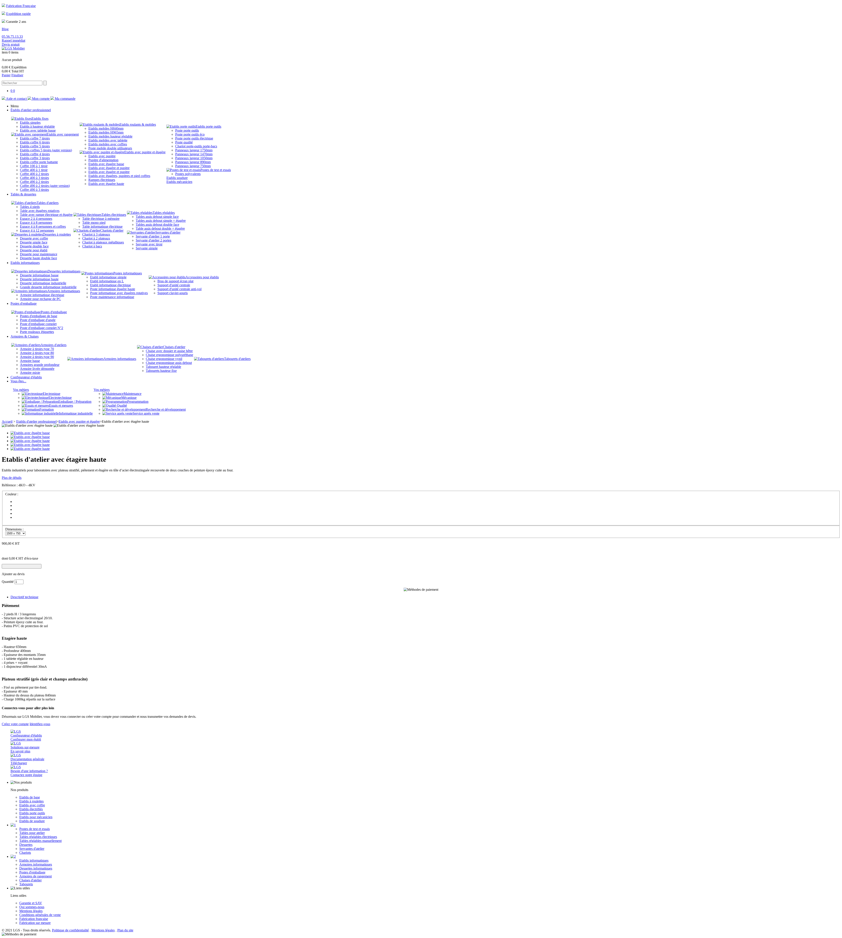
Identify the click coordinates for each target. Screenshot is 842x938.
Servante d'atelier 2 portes (153, 240)
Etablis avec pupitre (102, 156)
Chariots (25, 852)
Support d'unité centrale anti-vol (179, 289)
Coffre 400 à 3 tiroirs (34, 178)
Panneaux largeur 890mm (193, 162)
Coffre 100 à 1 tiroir (34, 166)
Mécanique (129, 397)
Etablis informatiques (33, 860)
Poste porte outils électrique (194, 138)
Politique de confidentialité (70, 930)
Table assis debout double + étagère (160, 228)
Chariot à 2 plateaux (96, 238)
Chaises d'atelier (174, 347)
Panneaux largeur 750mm (193, 166)
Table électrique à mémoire (101, 218)
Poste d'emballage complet (38, 324)
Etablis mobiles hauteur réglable (110, 136)
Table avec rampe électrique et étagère (46, 215)
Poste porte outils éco (190, 134)
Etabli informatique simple (108, 277)
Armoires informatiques (63, 291)
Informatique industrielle (76, 413)
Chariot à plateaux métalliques (103, 242)
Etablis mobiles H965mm (105, 132)
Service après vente (146, 413)
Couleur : (11, 494)
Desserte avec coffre (34, 238)
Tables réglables (164, 213)
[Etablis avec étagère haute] (30, 441)
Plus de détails (11, 478)
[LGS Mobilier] (13, 48)
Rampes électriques (101, 180)
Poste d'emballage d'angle (37, 320)
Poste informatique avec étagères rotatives (119, 293)
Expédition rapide (18, 14)
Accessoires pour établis (202, 277)
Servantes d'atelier (167, 232)
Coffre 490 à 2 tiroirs (34, 182)
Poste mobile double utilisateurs (110, 148)
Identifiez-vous (40, 724)
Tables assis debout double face (157, 224)
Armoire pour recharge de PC (40, 299)
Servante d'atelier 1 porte (153, 236)
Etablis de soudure (32, 821)
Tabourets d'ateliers (237, 359)
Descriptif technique (24, 597)
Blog (5, 29)
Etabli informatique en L (107, 281)
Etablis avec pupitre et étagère (145, 152)
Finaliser (17, 75)
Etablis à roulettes (31, 801)
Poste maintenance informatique (112, 297)
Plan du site (125, 930)
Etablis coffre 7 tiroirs (35, 138)
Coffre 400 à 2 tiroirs (34, 174)
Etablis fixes (40, 118)
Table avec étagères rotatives (39, 211)
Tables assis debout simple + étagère (161, 220)
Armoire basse (30, 361)
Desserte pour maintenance (38, 254)
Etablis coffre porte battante (39, 162)
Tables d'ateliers (48, 203)
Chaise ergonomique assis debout (169, 363)
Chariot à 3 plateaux (96, 234)
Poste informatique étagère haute (112, 289)
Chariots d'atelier (111, 230)
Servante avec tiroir (149, 244)
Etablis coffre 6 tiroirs (35, 142)
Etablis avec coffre (32, 805)
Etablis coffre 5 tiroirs (35, 146)
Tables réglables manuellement (40, 841)
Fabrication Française (21, 6)
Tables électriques (114, 215)
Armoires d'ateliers (53, 345)
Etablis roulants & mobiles (138, 124)
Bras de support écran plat (175, 281)
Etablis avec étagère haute (106, 184)
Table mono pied (93, 222)
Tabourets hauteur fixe (161, 370)
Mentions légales (31, 911)
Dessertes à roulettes (57, 234)
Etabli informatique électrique (110, 285)
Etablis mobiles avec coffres (107, 144)
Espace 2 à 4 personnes (36, 218)
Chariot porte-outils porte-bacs (196, 146)
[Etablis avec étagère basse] (30, 433)
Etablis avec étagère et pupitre (109, 168)
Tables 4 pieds (30, 207)
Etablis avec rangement (63, 134)
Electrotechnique (60, 397)
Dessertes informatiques (64, 271)
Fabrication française (33, 919)
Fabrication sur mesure (35, 923)
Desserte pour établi (33, 250)
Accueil (7, 421)
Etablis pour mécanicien (35, 817)
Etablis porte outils (208, 126)
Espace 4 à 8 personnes (36, 222)
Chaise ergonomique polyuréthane (169, 355)
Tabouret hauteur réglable (163, 367)
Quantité (8, 582)
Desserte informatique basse (39, 275)
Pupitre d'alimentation (103, 160)
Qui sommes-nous (31, 907)
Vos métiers (21, 390)
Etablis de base (29, 797)
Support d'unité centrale (173, 285)
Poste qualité (184, 142)
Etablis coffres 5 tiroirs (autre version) (46, 150)
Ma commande (64, 98)
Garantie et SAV (30, 903)
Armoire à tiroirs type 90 (37, 357)
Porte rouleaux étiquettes (37, 332)
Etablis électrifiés (31, 809)
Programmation (137, 401)
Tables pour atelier (32, 833)
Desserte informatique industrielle (43, 283)
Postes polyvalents (188, 174)
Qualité (121, 405)
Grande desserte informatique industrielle (48, 287)
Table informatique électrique (102, 226)
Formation (46, 409)
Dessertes (25, 845)
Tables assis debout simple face (157, 216)
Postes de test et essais (215, 170)
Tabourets (26, 884)
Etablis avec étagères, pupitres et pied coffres (119, 176)
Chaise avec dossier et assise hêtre (169, 351)
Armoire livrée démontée (37, 369)
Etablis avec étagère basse (106, 164)
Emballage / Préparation (74, 401)
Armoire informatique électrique (42, 295)
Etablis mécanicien (179, 182)
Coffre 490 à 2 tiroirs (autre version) (45, 186)
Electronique (51, 394)
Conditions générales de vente (40, 915)
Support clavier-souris (172, 293)
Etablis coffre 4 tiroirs (35, 154)
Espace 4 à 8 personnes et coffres (43, 226)
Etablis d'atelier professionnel (36, 421)
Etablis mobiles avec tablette (107, 140)
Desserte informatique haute (39, 279)
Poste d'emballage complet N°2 (41, 328)
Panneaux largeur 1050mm (193, 158)
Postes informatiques (127, 273)
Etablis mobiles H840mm (105, 128)
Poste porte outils (187, 130)
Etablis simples (30, 122)
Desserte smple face (33, 242)
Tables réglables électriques (38, 837)
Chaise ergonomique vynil (164, 359)
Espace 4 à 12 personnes (37, 230)
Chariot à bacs (92, 246)
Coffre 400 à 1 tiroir (34, 170)
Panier (6, 75)
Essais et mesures (61, 405)
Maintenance (132, 394)
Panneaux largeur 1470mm (193, 154)
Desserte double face (34, 246)
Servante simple (147, 248)
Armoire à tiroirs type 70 (37, 349)
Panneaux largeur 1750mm (193, 150)
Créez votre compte (15, 724)
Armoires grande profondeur (39, 365)
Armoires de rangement (35, 876)
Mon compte (40, 98)
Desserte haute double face (38, 258)
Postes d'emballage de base (38, 316)
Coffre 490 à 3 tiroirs (34, 190)
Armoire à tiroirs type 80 (37, 353)
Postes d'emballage (54, 312)
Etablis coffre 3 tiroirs (35, 158)
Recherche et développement (166, 409)
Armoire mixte (30, 372)
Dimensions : (14, 529)
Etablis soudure (177, 178)
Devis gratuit (11, 44)
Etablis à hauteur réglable (37, 126)
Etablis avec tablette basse (38, 130)
